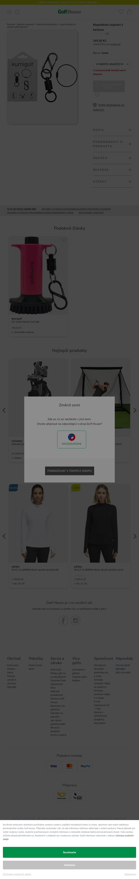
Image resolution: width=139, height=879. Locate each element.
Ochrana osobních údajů (17, 874)
